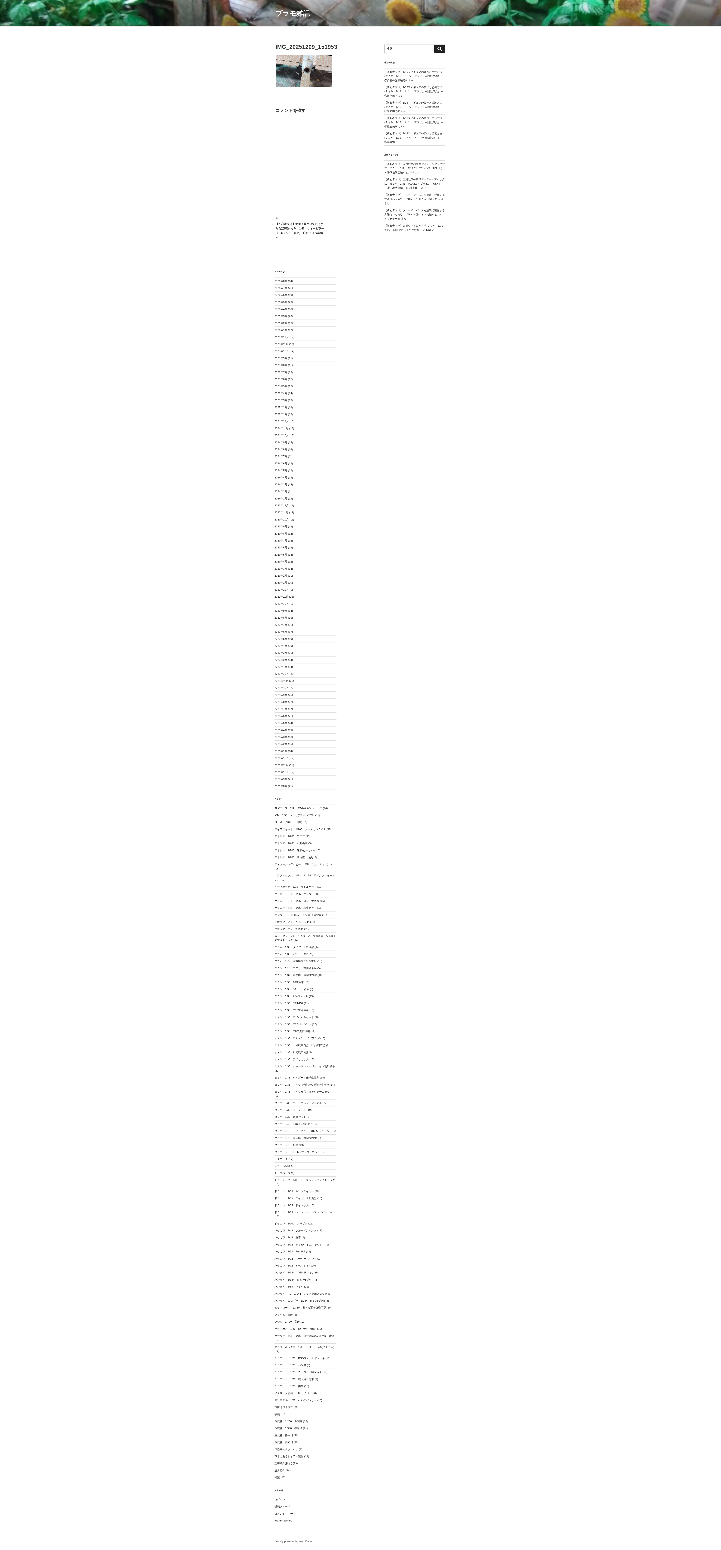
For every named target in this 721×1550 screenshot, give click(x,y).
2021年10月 (282, 687)
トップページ (282, 1173)
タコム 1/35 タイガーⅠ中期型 (294, 947)
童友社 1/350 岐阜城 (288, 1428)
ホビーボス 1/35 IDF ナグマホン (295, 1328)
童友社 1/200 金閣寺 (288, 1421)
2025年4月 (281, 393)
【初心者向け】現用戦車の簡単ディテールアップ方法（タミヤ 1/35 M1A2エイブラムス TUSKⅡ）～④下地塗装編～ (414, 168)
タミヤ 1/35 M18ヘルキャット (294, 1017)
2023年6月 (281, 547)
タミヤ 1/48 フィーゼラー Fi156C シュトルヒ (303, 1130)
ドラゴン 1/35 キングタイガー (294, 1191)
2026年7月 (281, 288)
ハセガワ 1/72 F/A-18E (290, 1251)
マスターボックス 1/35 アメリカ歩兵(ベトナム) (304, 1346)
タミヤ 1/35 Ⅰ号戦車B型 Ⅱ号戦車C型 (300, 1045)
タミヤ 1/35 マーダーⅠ (290, 1109)
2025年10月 (282, 351)
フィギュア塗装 (284, 1314)
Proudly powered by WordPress (293, 1541)
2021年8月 (281, 701)
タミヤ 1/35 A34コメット (291, 996)
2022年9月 (281, 610)
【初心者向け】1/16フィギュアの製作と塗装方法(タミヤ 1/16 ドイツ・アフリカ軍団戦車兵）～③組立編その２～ (413, 107)
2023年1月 (281, 582)
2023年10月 (282, 519)
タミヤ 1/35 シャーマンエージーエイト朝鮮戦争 (305, 1066)
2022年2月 (281, 659)
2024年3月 (281, 484)
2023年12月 (282, 505)
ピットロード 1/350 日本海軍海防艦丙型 (300, 1307)
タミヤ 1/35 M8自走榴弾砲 (292, 1031)
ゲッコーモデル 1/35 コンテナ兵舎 (297, 900)
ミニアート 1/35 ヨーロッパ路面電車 (298, 1372)
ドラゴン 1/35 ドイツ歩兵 (292, 1205)
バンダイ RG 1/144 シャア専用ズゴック (301, 1293)
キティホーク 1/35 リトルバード (296, 886)
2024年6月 (281, 463)
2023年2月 (281, 575)
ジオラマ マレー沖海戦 (289, 928)
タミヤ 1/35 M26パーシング (293, 1024)
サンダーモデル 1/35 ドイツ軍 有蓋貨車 (298, 914)
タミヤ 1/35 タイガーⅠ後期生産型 (297, 1077)
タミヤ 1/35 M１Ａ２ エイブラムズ (297, 1038)
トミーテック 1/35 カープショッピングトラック (305, 1179)
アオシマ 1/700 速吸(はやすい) (295, 850)
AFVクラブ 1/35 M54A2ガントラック (298, 808)
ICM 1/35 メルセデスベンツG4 (294, 815)
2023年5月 (281, 554)
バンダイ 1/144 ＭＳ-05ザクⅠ (294, 1279)
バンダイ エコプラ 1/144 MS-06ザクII (300, 1300)
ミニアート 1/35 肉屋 (289, 1386)
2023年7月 (281, 540)
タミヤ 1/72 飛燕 (286, 1144)
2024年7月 (281, 456)
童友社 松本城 (284, 1435)
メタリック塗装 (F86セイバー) (294, 1393)
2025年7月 (281, 372)
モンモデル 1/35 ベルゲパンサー (296, 1400)
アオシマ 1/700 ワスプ (290, 836)
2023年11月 (281, 512)
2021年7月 (281, 708)
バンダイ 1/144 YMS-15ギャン (294, 1272)
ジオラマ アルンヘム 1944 (292, 921)
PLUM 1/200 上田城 (288, 822)
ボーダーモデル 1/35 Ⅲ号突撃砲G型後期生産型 (304, 1335)
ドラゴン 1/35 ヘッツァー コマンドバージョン (305, 1212)
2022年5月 (281, 638)
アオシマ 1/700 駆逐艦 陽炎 (294, 857)
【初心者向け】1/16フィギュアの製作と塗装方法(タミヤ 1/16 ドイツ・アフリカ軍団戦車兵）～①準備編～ (413, 137)
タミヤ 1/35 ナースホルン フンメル (298, 1102)
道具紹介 (280, 1470)
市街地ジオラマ (284, 1407)
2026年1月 (281, 330)
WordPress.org (283, 1520)
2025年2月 (281, 407)
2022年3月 (281, 652)
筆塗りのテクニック (286, 1449)
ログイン (280, 1499)
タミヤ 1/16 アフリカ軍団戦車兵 (296, 968)
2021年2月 (281, 743)
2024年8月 (281, 449)
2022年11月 (281, 596)
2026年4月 (281, 309)
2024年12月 (282, 421)
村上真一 (415, 187)
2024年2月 (281, 491)
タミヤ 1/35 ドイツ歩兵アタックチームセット (303, 1091)
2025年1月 (281, 414)
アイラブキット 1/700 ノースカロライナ (300, 829)
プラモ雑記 (293, 13)
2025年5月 (281, 386)
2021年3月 (281, 737)
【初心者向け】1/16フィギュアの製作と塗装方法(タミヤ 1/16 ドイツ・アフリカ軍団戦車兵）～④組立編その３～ (413, 91)
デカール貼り (282, 1165)
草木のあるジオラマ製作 (289, 1456)
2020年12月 (282, 758)
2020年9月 (281, 779)
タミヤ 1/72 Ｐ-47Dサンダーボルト (297, 1151)
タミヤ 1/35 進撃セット (290, 1116)
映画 (277, 1414)
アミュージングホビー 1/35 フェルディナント (303, 864)
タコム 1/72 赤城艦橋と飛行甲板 (296, 961)
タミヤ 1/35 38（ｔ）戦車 (292, 989)
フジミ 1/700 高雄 (287, 1321)
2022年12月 (282, 589)
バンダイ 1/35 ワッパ (289, 1286)
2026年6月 (281, 294)
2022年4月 (281, 645)
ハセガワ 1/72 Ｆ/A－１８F (292, 1265)
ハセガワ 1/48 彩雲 (288, 1237)
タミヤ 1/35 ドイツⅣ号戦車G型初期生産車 (302, 1084)
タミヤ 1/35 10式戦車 (289, 982)
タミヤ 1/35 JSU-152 (289, 1003)
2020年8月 (281, 786)
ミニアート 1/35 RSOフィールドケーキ (300, 1358)
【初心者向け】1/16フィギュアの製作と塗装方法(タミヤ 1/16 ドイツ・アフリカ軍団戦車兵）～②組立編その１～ (413, 122)
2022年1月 (281, 666)
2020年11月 (281, 765)
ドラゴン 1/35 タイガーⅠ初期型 (296, 1198)
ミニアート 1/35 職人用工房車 (294, 1379)
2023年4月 (281, 561)
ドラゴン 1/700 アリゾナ (291, 1223)
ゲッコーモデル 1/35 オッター (294, 893)
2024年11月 (281, 428)
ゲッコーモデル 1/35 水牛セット (296, 907)
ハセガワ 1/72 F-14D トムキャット (300, 1244)
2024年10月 (282, 435)
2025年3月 (281, 400)
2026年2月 (281, 323)
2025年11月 (281, 344)
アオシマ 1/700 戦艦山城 (291, 843)
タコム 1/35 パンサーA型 (291, 954)
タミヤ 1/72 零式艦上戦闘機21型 (296, 1137)
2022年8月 (281, 617)
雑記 (277, 1477)
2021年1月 (281, 751)
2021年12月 (282, 673)
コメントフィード (285, 1513)
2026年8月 (281, 281)
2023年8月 (281, 533)
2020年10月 (282, 772)
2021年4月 (281, 730)
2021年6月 (281, 715)
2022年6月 (281, 631)
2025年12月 (282, 337)
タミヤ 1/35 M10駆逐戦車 (292, 1010)
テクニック (281, 1158)
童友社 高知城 (284, 1442)
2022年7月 (281, 624)
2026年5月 (281, 302)
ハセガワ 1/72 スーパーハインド (296, 1258)
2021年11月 (281, 680)
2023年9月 (281, 526)
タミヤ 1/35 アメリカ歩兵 (292, 1059)
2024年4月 (281, 477)
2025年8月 (281, 365)
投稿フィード (282, 1506)
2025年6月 (281, 379)
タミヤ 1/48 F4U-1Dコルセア (294, 1123)
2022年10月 (282, 603)
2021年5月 (281, 722)
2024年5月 (281, 470)
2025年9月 (281, 358)
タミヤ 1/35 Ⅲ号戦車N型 (291, 1052)
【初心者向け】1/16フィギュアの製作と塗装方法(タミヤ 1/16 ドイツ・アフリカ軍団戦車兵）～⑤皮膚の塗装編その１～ (413, 76)
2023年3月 (281, 568)
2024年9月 (281, 442)
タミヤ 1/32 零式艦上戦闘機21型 (296, 975)
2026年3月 (281, 316)
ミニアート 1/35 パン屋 (290, 1365)
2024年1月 (281, 498)
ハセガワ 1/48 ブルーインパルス (296, 1230)
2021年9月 (281, 694)
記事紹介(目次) (283, 1463)
